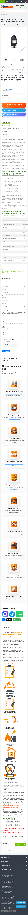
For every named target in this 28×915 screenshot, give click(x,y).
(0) (13, 85)
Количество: (5, 95)
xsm (21, 270)
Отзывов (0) (5, 134)
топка (10, 270)
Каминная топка (22, 291)
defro (13, 270)
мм (11, 271)
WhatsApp (19, 614)
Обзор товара (6, 122)
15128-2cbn (7, 272)
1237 (25, 297)
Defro (10, 89)
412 (25, 300)
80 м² (25, 288)
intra (19, 270)
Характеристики (6, 125)
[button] (11, 1)
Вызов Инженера (21, 902)
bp (23, 270)
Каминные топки (11, 14)
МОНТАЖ (4, 131)
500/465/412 (7, 271)
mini (3, 271)
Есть (25, 301)
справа (21, 271)
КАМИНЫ (5, 14)
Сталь (25, 303)
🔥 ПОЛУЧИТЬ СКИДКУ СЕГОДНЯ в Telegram (14, 105)
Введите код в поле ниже (7, 341)
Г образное (23, 306)
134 (25, 294)
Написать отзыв (20, 844)
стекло (18, 271)
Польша (24, 289)
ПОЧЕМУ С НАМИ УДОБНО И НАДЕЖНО (12, 128)
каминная (6, 270)
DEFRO (24, 286)
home (16, 270)
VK (3, 619)
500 (25, 298)
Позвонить (17, 619)
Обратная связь (23, 7)
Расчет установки (21, 906)
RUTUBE (9, 619)
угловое (14, 271)
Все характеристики (22, 63)
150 (25, 295)
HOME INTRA (23, 285)
